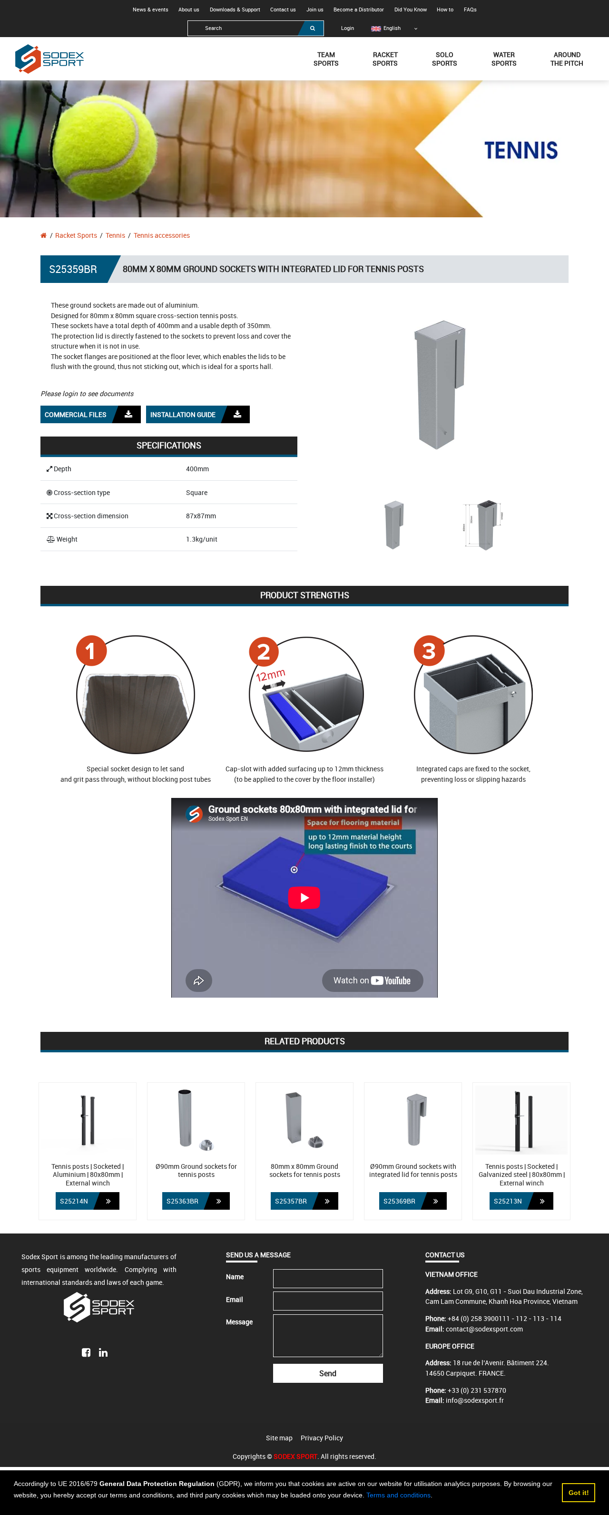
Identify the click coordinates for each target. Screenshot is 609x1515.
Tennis (115, 235)
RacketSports (385, 59)
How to (445, 9)
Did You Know (410, 9)
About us (188, 9)
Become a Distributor (359, 9)
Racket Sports (76, 235)
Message (239, 1321)
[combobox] (256, 28)
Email (234, 1299)
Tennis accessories (162, 235)
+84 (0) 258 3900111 (479, 1318)
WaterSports (504, 59)
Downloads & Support (235, 9)
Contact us (283, 9)
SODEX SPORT (295, 1456)
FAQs (470, 9)
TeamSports (326, 59)
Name (235, 1276)
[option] (386, 28)
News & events (150, 9)
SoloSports (444, 59)
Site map (279, 1437)
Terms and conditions (398, 1495)
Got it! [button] (579, 1492)
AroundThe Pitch (566, 59)
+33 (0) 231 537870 (477, 1390)
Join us (315, 9)
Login (347, 28)
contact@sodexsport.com (484, 1328)
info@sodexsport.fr (475, 1400)
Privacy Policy (322, 1437)
